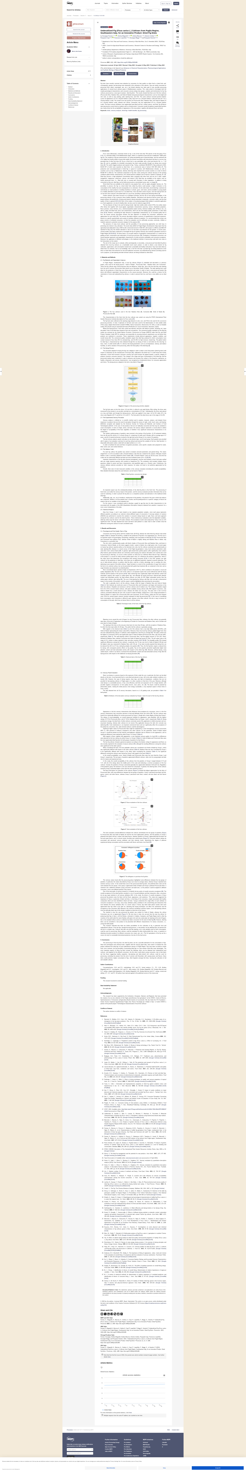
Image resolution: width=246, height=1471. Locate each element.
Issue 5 (90, 15)
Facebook (164, 1444)
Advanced (174, 10)
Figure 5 (145, 838)
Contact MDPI (108, 1449)
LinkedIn (164, 1442)
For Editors (127, 1447)
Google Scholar (161, 1021)
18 (109, 233)
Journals (97, 3)
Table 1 (140, 471)
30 (149, 457)
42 (107, 725)
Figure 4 (103, 776)
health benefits (132, 110)
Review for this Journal (79, 33)
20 (113, 233)
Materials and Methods (74, 91)
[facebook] (112, 1314)
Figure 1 (140, 262)
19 (111, 233)
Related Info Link (72, 57)
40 (138, 646)
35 (112, 571)
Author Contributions (73, 97)
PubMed (118, 1023)
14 (106, 212)
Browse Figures (119, 73)
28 (132, 455)
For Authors (127, 1442)
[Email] (102, 1314)
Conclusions (71, 95)
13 (148, 203)
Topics (106, 3)
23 (133, 319)
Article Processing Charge (112, 1442)
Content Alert (175, 1430)
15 (117, 216)
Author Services (127, 3)
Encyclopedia (146, 1453)
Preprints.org (146, 1447)
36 (126, 573)
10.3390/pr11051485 (98, 15)
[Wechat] (115, 1314)
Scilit (112, 1023)
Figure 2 (140, 362)
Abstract (70, 87)
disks (108, 110)
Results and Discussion (74, 93)
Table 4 (162, 690)
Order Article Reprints (160, 23)
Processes (76, 15)
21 (115, 233)
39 (145, 640)
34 (101, 552)
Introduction (71, 89)
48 (154, 920)
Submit (176, 3)
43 (156, 736)
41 (106, 679)
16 (138, 222)
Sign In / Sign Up (166, 3)
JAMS (144, 1456)
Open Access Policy (110, 1447)
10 (116, 201)
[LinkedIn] (108, 1314)
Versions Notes (132, 73)
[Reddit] (118, 1314)
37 (142, 640)
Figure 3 (135, 770)
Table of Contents (73, 83)
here (109, 1357)
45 (150, 842)
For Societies (127, 1453)
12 (119, 201)
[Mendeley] (121, 1314)
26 (110, 426)
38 (143, 640)
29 (147, 457)
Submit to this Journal (78, 29)
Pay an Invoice (109, 1444)
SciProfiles (146, 1451)
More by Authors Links (73, 61)
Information (115, 3)
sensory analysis (116, 110)
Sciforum (145, 1442)
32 (154, 537)
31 (153, 537)
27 (112, 426)
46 (162, 891)
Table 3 (126, 629)
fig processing (142, 110)
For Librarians (128, 1449)
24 (118, 343)
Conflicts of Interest (73, 105)
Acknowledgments (73, 103)
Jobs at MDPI (108, 1451)
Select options (72, 1449)
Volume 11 (83, 15)
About (147, 3)
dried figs (125, 110)
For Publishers (128, 1451)
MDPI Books (146, 1444)
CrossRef (107, 1023)
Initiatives (138, 3)
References (71, 107)
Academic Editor (72, 47)
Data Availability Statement (75, 101)
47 (122, 904)
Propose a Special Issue (78, 38)
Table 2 (103, 585)
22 (141, 235)
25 (132, 352)
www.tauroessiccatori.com (134, 1158)
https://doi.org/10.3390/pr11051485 (127, 62)
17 (111, 229)
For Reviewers (128, 1444)
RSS (168, 1430)
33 (109, 549)
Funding (70, 99)
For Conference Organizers (131, 1456)
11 (118, 201)
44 (134, 744)
